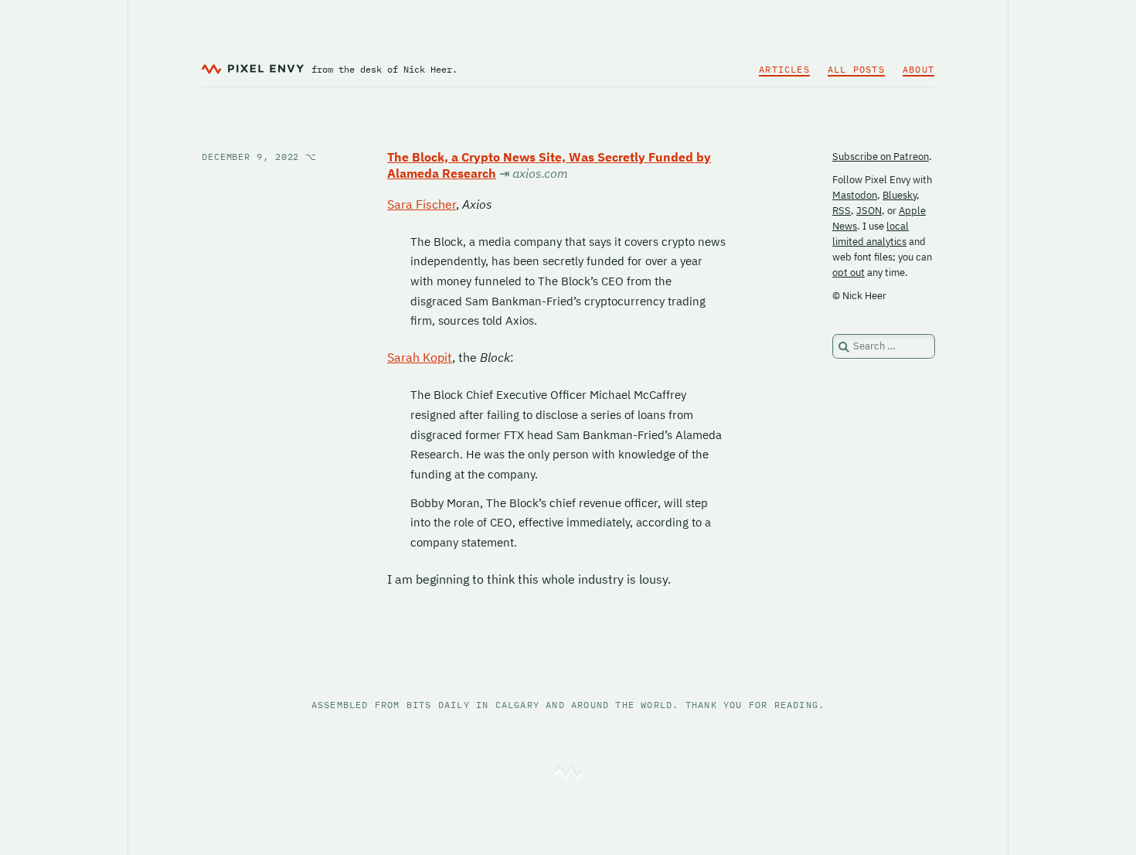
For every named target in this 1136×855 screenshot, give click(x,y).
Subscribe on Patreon (880, 156)
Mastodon (854, 195)
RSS (841, 210)
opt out (848, 272)
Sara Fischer (421, 204)
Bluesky (900, 195)
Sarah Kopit (419, 357)
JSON (869, 210)
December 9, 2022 (259, 156)
